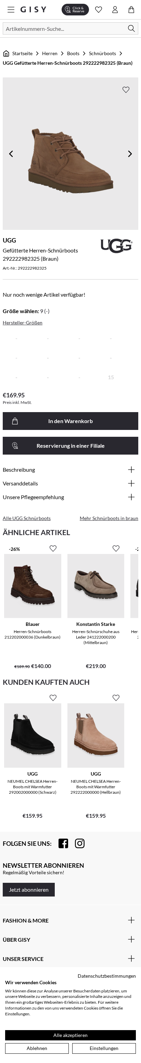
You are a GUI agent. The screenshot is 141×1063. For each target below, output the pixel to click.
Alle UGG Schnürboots (27, 518)
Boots (73, 53)
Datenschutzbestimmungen (107, 976)
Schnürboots (102, 53)
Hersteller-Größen (22, 322)
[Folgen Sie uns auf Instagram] (76, 843)
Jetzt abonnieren (29, 889)
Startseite (22, 53)
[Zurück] (11, 154)
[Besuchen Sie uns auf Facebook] (60, 843)
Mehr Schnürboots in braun (109, 518)
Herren (49, 53)
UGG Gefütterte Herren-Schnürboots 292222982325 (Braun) (67, 63)
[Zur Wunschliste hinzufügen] (126, 90)
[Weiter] (130, 154)
